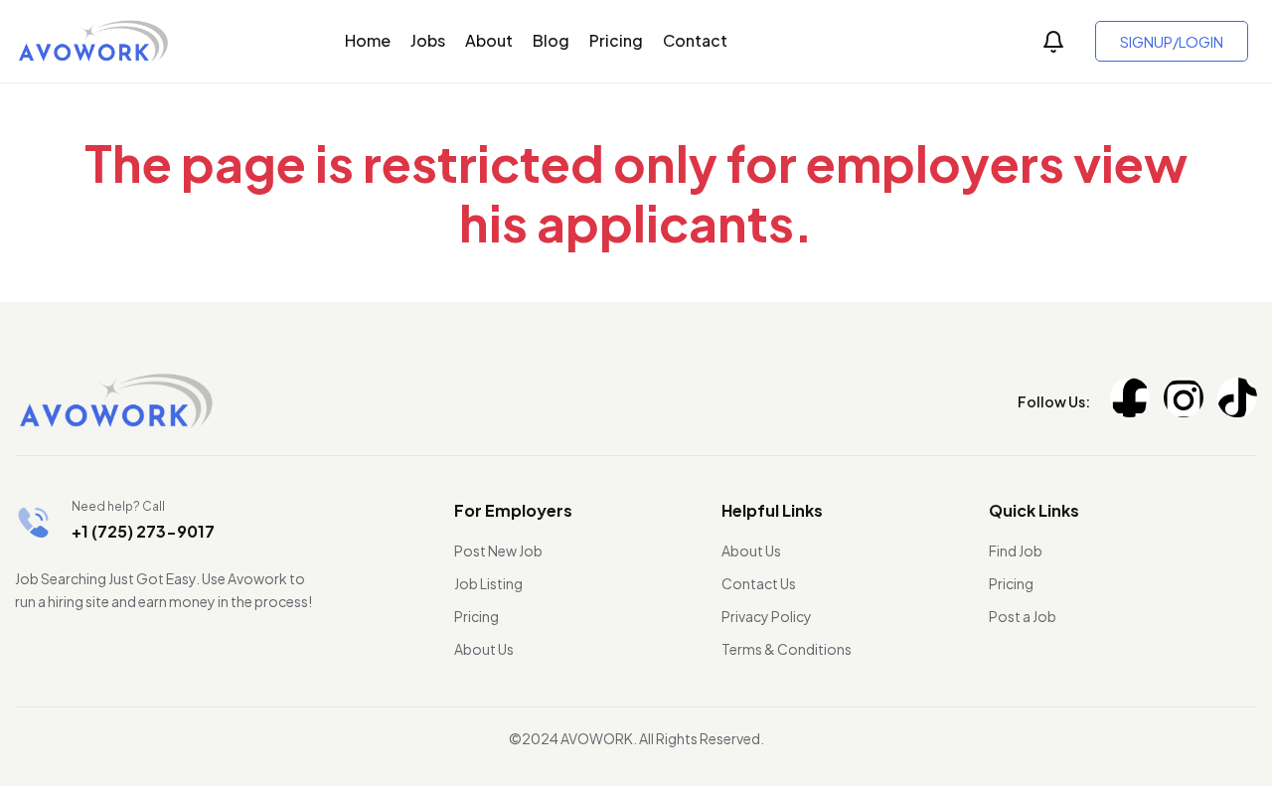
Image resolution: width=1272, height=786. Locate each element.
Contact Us (758, 583)
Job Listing (488, 583)
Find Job (1015, 550)
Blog (551, 40)
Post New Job (498, 550)
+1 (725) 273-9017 (143, 531)
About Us (484, 649)
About (489, 40)
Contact (695, 40)
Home (368, 40)
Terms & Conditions (786, 649)
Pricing (616, 40)
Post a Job (1022, 616)
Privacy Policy (766, 616)
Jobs (427, 40)
